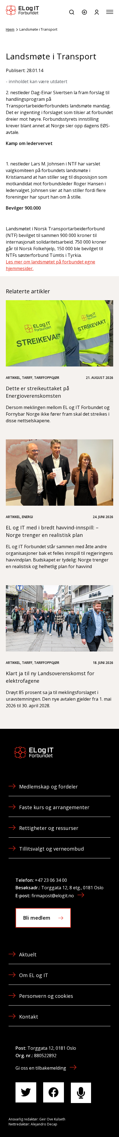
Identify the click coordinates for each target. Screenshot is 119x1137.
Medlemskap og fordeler (48, 786)
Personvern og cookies (46, 996)
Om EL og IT (33, 975)
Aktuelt (28, 954)
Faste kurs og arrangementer (54, 807)
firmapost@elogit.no (53, 896)
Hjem (10, 29)
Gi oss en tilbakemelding (40, 1068)
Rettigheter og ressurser (48, 828)
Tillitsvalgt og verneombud (51, 848)
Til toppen (85, 1120)
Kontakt (28, 1016)
